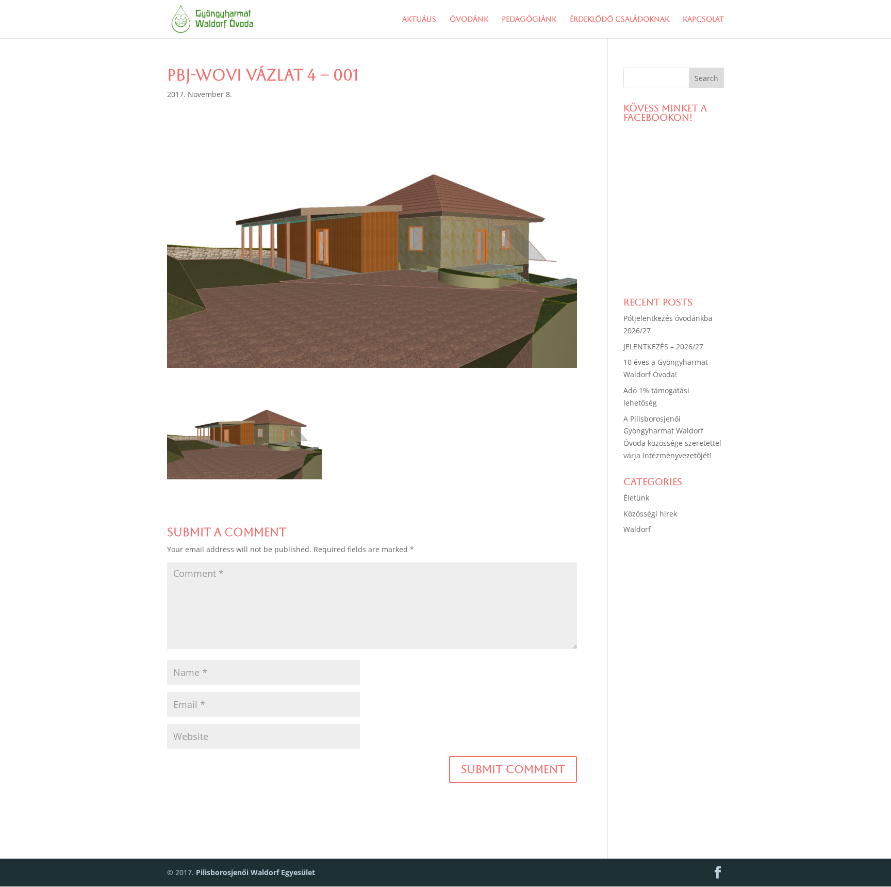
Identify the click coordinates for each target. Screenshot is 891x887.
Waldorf (637, 529)
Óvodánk (469, 19)
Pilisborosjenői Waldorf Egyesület (255, 872)
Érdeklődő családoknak (619, 19)
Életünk (636, 498)
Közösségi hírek (650, 514)
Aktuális (419, 19)
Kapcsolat (703, 19)
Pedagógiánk (529, 19)
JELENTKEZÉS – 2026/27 (663, 346)
